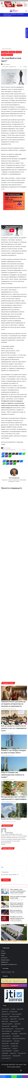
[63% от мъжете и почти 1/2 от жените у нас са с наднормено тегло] (14, 717)
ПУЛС (16, 1041)
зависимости (12, 442)
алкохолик (4, 442)
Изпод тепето (19, 1028)
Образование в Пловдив (18, 1038)
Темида (5, 1053)
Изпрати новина (5, 960)
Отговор (3, 844)
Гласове (18, 52)
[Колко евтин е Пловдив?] (14, 810)
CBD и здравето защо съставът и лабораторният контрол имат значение (18, 891)
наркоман (20, 442)
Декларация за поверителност (9, 964)
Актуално (4, 52)
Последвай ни (14, 985)
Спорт (14, 1048)
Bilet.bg (23, 418)
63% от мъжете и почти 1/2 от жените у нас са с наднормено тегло (13, 728)
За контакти (4, 957)
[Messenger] (19, 454)
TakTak (2, 955)
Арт (13, 1009)
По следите (14, 1045)
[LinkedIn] (6, 454)
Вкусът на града (16, 1014)
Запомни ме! (5, 872)
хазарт (3, 444)
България (9, 48)
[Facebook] (2, 454)
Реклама (3, 953)
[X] (14, 484)
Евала (21, 1018)
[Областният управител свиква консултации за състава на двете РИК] (5, 905)
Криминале (5, 1033)
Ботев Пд (5, 1011)
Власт (4, 1016)
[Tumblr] (9, 454)
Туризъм (13, 1053)
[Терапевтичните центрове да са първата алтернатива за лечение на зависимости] (14, 693)
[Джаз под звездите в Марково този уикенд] (5, 912)
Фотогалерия (22, 1053)
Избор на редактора (7, 1028)
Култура (14, 1033)
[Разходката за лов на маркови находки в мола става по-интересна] (5, 918)
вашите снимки (6, 1058)
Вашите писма (6, 1014)
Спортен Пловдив (7, 1050)
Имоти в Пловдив (7, 1031)
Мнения (23, 1033)
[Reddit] (13, 454)
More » (18, 481)
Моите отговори (6, 1036)
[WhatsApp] (23, 454)
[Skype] (16, 454)
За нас (2, 951)
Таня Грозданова (6, 64)
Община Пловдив (7, 1041)
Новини (10, 55)
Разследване (6, 1048)
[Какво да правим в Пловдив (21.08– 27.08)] (5, 898)
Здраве (4, 55)
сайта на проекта (7, 259)
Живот (5, 1021)
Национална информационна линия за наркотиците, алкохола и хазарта (13, 362)
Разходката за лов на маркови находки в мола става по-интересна (17, 918)
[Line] (9, 456)
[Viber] (6, 456)
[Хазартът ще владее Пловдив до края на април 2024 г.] (14, 742)
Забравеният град (7, 1023)
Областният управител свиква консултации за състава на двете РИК (16, 904)
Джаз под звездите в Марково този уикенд (16, 911)
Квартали (17, 1031)
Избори (14, 1026)
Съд (16, 1050)
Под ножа (5, 1045)
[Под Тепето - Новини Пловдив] (14, 11)
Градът (13, 1018)
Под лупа (5, 1043)
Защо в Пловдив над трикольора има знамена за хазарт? (12, 774)
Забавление (14, 1021)
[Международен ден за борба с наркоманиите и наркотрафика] (14, 788)
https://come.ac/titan (6, 842)
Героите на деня (14, 1016)
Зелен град (5, 1026)
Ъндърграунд (16, 1055)
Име (2, 867)
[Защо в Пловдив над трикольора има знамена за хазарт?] (14, 764)
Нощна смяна (6, 1038)
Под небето (14, 1043)
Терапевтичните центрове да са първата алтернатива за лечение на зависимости (13, 704)
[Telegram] (2, 456)
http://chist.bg (11, 353)
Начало (4, 48)
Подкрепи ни (4, 962)
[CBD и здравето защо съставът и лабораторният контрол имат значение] (5, 891)
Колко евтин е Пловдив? (11, 819)
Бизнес (20, 1009)
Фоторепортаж (6, 1055)
